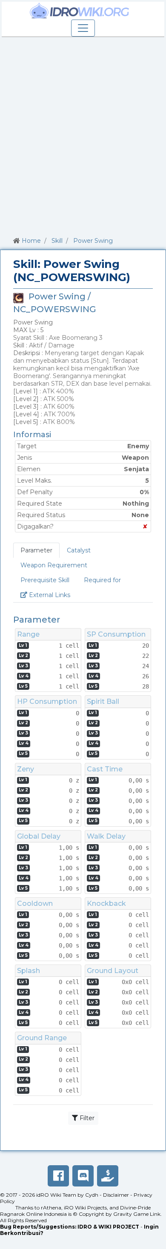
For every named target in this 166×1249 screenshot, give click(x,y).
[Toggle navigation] (83, 28)
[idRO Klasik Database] (79, 11)
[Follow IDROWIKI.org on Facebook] (58, 1175)
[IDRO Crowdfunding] (107, 1175)
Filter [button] (86, 1118)
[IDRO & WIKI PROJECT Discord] (83, 1175)
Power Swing (93, 241)
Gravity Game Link (136, 1214)
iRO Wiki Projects (85, 1207)
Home (31, 241)
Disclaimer (116, 1195)
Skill (57, 241)
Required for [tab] (102, 580)
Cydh (91, 1195)
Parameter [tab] (36, 550)
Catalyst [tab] (79, 550)
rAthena (51, 1207)
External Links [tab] (52, 595)
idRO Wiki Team (56, 1195)
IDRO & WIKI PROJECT (108, 1226)
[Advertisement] (83, 135)
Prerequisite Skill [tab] (44, 580)
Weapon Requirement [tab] (53, 565)
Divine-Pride (135, 1207)
